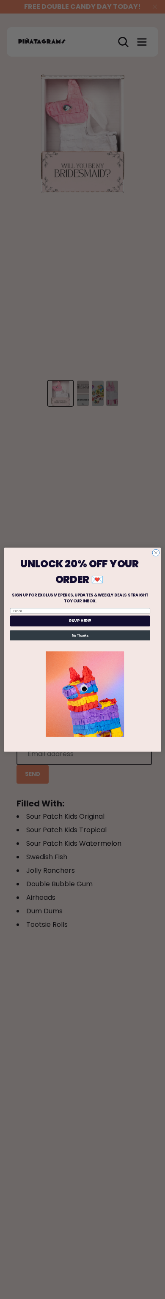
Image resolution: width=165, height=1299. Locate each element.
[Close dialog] (156, 552)
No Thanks (80, 635)
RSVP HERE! (80, 621)
